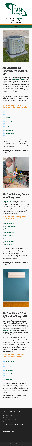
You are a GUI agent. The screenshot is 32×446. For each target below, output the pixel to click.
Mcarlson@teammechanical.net (14, 424)
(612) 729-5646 (20, 19)
